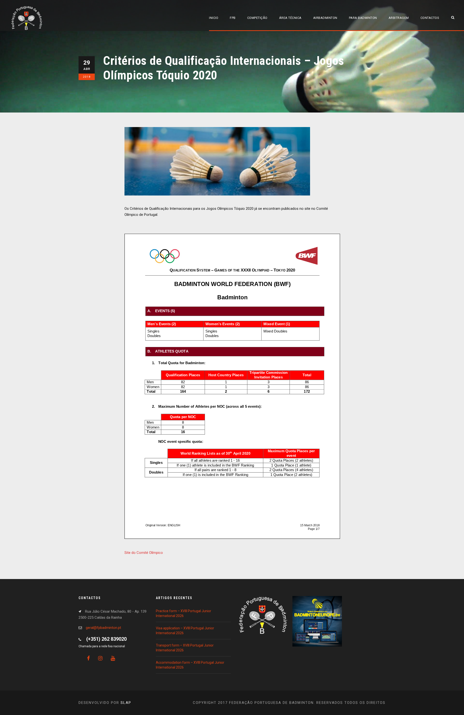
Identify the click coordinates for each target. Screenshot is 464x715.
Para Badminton (363, 18)
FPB (233, 18)
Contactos (429, 18)
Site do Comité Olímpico (143, 552)
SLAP (126, 702)
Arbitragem (399, 18)
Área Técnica (290, 18)
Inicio (213, 18)
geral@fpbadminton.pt (103, 627)
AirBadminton (325, 18)
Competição (257, 18)
